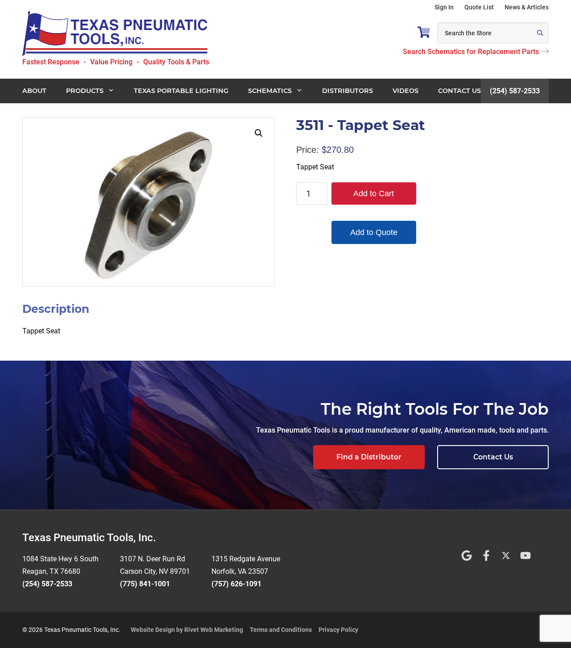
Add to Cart (373, 193)
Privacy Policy (338, 629)
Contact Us (493, 457)
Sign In (444, 7)
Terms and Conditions (281, 629)
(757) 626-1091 (236, 584)
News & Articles (527, 7)
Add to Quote (373, 232)
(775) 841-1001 (145, 584)
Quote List (479, 7)
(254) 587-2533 (515, 90)
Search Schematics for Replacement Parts (471, 51)
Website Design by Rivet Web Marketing (187, 629)
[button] (259, 133)
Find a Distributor (368, 457)
